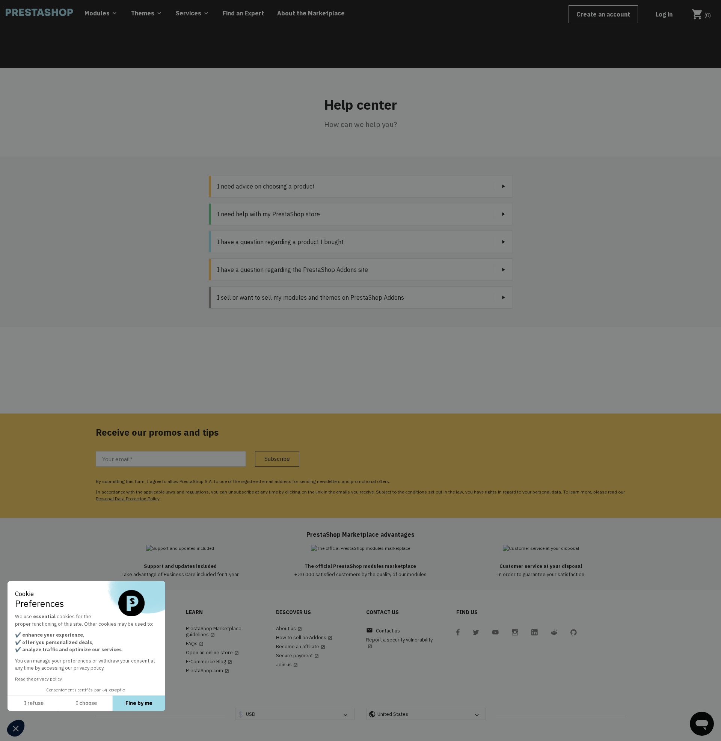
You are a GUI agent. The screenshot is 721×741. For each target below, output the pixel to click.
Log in (664, 14)
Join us (287, 665)
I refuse (34, 703)
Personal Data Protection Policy (127, 498)
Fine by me (138, 703)
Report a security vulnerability (399, 643)
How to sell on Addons (304, 638)
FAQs (195, 644)
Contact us (383, 630)
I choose (86, 703)
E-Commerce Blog (209, 662)
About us (289, 629)
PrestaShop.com (207, 671)
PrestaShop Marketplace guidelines (213, 632)
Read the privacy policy (38, 679)
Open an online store (212, 653)
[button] (16, 728)
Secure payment (297, 656)
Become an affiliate (300, 647)
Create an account (603, 14)
